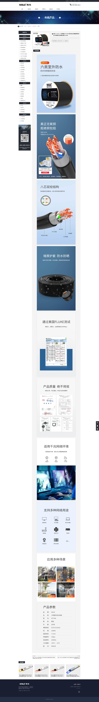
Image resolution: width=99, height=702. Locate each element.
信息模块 (22, 91)
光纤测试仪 (23, 109)
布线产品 (29, 9)
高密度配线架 (23, 47)
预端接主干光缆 (23, 43)
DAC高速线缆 (23, 49)
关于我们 (71, 0)
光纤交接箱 (23, 78)
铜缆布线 (34, 26)
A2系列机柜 (23, 118)
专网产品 (43, 9)
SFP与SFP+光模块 (24, 53)
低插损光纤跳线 (23, 58)
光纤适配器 (23, 69)
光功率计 (22, 107)
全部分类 (24, 36)
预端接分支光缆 (23, 45)
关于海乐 (58, 9)
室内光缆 (22, 63)
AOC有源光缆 (23, 51)
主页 (22, 9)
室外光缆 (22, 65)
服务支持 (51, 9)
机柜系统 (24, 114)
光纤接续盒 (23, 73)
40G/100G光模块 (24, 56)
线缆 (38, 26)
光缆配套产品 (23, 80)
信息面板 (22, 93)
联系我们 (75, 0)
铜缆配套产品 (23, 100)
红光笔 (22, 105)
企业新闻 (67, 0)
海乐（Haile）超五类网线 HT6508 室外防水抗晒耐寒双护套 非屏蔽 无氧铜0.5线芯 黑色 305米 (44, 658)
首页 (25, 26)
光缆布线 (24, 61)
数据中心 (24, 38)
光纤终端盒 (23, 76)
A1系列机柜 (23, 116)
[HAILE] (26, 4)
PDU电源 (22, 120)
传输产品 (36, 9)
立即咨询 (78, 0)
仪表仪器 (24, 103)
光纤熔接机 (23, 111)
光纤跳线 (22, 71)
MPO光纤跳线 (23, 40)
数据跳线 (22, 96)
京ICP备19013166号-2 (49, 699)
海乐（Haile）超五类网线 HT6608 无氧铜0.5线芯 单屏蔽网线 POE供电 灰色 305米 (69, 658)
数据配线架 (23, 87)
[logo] (24, 685)
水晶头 (22, 98)
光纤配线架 (23, 67)
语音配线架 (23, 89)
